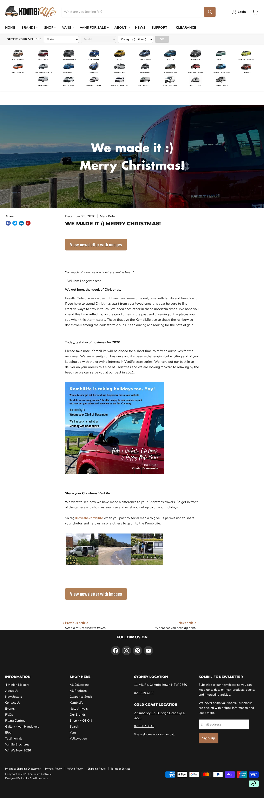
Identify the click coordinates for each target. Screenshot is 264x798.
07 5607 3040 (144, 726)
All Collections (79, 685)
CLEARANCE (186, 27)
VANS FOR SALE (93, 27)
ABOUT (120, 27)
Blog (8, 732)
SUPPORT (160, 27)
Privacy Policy (53, 769)
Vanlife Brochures (17, 744)
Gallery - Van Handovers (22, 726)
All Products (78, 691)
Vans (73, 732)
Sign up (208, 738)
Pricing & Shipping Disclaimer (23, 769)
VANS (67, 27)
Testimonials (13, 738)
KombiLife (76, 703)
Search (74, 726)
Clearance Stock (81, 697)
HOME (10, 27)
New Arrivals (79, 709)
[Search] (210, 12)
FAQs (9, 715)
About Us (11, 691)
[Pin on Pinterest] (28, 223)
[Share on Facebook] (8, 223)
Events (10, 709)
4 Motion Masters (17, 685)
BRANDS (28, 27)
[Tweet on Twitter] (14, 223)
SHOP (49, 27)
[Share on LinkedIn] (21, 223)
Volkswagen (78, 738)
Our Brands (78, 715)
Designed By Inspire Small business (26, 778)
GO (162, 39)
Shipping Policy (96, 769)
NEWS (140, 27)
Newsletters (13, 697)
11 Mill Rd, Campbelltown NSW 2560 (160, 685)
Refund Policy (74, 769)
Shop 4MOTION (81, 720)
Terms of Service (120, 769)
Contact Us (12, 703)
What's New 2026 (18, 750)
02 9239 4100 (144, 693)
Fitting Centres (15, 720)
